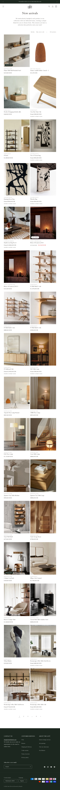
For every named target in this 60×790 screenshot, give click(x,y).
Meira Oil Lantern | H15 (37, 242)
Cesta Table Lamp (35, 454)
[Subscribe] (30, 767)
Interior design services (44, 739)
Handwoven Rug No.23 (10, 242)
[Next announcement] (57, 1)
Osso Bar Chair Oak (35, 112)
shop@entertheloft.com (10, 739)
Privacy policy (25, 757)
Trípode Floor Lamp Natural (11, 412)
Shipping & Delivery (26, 747)
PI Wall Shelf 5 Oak (35, 286)
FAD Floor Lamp (8, 454)
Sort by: (33, 32)
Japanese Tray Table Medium (11, 495)
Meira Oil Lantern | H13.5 (11, 286)
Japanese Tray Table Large (37, 495)
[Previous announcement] (3, 1)
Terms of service (25, 754)
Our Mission (42, 750)
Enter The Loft (11, 786)
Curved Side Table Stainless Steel (39, 619)
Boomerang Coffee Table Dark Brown (40, 661)
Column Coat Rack (9, 578)
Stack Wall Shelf (8, 536)
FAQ (22, 739)
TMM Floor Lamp (35, 412)
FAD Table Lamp (34, 369)
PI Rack (6, 155)
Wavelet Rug (33, 199)
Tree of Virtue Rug (35, 155)
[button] (3, 6)
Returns (23, 743)
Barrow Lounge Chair (9, 619)
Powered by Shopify (18, 786)
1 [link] (19, 716)
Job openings (42, 743)
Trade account (24, 750)
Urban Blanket (8, 661)
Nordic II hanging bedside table (12, 112)
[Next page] (40, 716)
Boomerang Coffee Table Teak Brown (14, 704)
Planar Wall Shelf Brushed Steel (12, 70)
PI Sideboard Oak (8, 369)
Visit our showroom (44, 747)
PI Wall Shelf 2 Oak (35, 327)
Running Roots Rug (9, 199)
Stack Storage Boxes (35, 536)
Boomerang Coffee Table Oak (38, 704)
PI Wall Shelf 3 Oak (9, 327)
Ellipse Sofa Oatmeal (35, 578)
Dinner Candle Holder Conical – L (39, 70)
